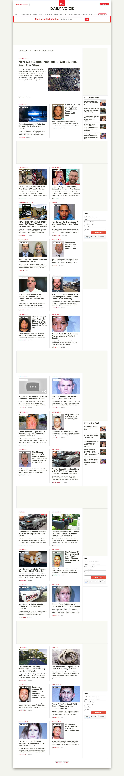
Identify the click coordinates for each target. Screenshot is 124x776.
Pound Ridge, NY (57, 684)
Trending (70, 14)
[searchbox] (23, 4)
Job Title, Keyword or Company (91, 216)
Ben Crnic (22, 270)
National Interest (60, 14)
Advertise (102, 14)
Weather (77, 14)
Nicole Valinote (56, 307)
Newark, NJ (22, 512)
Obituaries (84, 14)
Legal (91, 14)
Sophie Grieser (23, 198)
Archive (66, 762)
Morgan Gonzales (56, 235)
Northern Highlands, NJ (26, 202)
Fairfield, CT (55, 202)
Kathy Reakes (56, 127)
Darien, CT (55, 647)
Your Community (38, 14)
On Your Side (49, 14)
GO (87, 19)
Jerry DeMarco (23, 235)
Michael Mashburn (57, 482)
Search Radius (87, 226)
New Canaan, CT (23, 58)
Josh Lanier (22, 137)
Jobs (95, 14)
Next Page (58, 762)
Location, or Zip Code (89, 221)
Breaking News (27, 14)
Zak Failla (55, 678)
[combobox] (22, 4)
